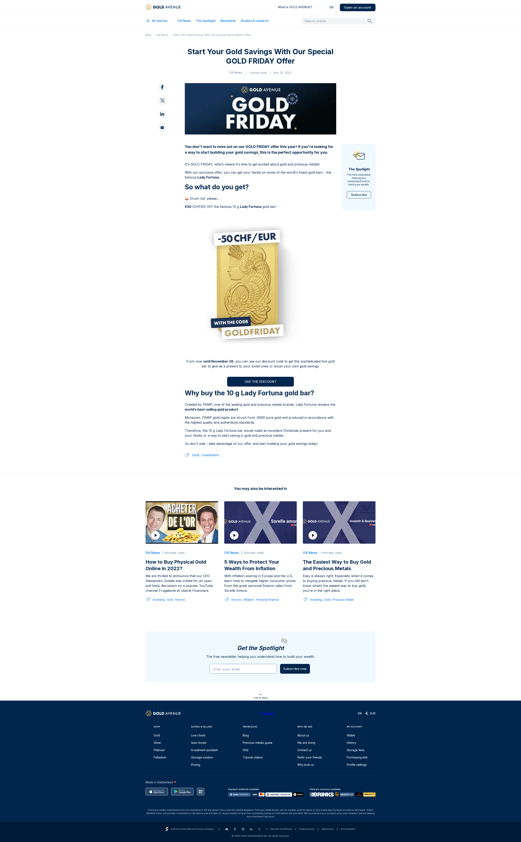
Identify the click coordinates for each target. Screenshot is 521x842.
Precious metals (343, 599)
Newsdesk (228, 21)
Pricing (195, 764)
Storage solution (202, 757)
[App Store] (157, 791)
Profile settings (357, 764)
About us (303, 735)
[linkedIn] (162, 114)
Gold (195, 455)
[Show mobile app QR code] (200, 791)
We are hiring (306, 742)
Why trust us (305, 764)
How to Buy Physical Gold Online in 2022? (176, 565)
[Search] (369, 21)
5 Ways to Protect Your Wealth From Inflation (251, 565)
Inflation (249, 599)
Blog (148, 34)
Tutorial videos (253, 757)
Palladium (160, 757)
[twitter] (162, 101)
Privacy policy (307, 829)
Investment (210, 455)
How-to (180, 599)
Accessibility (348, 829)
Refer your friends (309, 757)
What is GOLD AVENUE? (295, 7)
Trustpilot (267, 713)
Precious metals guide (258, 742)
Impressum (328, 829)
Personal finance (267, 599)
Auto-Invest (198, 742)
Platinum (159, 750)
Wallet (351, 735)
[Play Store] (182, 791)
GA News (184, 21)
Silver (157, 742)
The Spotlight (206, 21)
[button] (295, 669)
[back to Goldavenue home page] (163, 7)
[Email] (162, 127)
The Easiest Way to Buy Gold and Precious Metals (337, 565)
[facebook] (162, 87)
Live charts (198, 735)
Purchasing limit (357, 757)
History (351, 742)
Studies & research (255, 21)
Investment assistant (204, 750)
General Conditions (281, 829)
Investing (159, 599)
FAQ (245, 750)
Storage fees (355, 750)
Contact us (304, 750)
